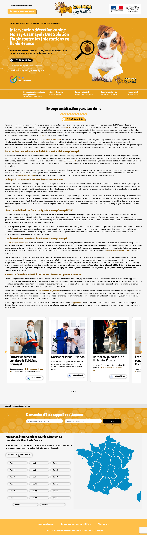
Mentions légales (45, 524)
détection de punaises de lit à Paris (117, 251)
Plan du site (104, 524)
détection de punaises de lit (26, 175)
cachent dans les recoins (53, 139)
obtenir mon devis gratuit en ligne (27, 70)
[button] (6, 352)
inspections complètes (69, 161)
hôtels (42, 135)
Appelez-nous (77, 303)
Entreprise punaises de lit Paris (76, 524)
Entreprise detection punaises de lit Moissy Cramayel (107, 360)
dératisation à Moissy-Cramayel (49, 291)
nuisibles (67, 127)
